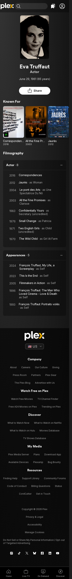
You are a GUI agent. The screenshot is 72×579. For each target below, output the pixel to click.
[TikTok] (19, 553)
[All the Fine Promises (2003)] (36, 126)
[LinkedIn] (50, 553)
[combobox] (35, 6)
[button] (62, 6)
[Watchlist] (53, 6)
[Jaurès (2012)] (58, 126)
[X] (27, 553)
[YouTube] (57, 553)
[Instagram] (11, 553)
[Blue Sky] (34, 553)
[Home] (7, 6)
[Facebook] (42, 553)
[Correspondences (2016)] (13, 126)
